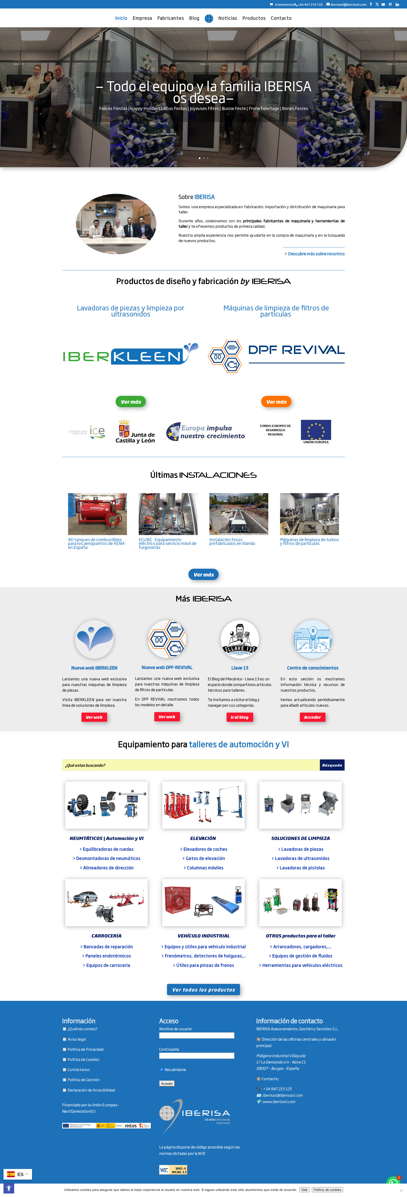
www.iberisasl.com (279, 1101)
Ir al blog (239, 717)
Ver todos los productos (203, 989)
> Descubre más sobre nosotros (314, 253)
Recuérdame (175, 1069)
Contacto (281, 18)
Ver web (93, 717)
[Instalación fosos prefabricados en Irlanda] (239, 533)
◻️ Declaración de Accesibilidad (88, 1090)
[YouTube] (383, 4)
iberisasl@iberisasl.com (283, 1095)
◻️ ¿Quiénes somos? (79, 1028)
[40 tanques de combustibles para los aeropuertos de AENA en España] (97, 533)
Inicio (121, 18)
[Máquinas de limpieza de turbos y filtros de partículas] (309, 533)
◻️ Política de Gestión (81, 1079)
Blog (194, 18)
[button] (9, 1188)
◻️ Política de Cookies (80, 1059)
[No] (401, 1190)
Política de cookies (327, 1190)
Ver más (131, 401)
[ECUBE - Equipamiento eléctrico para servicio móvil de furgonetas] (168, 533)
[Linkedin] (397, 4)
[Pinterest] (390, 4)
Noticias (227, 18)
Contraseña (169, 1049)
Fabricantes (170, 18)
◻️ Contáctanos (76, 1069)
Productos (254, 18)
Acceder (312, 717)
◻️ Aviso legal (74, 1039)
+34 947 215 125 (277, 1089)
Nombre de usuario (175, 1028)
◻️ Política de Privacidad (82, 1049)
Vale (304, 1190)
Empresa (142, 18)
